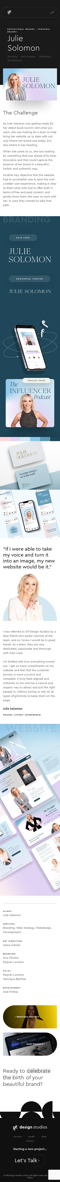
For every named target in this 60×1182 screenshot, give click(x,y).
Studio (31, 1136)
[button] (52, 12)
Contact (30, 1141)
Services (18, 1136)
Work (43, 1136)
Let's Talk (27, 1160)
